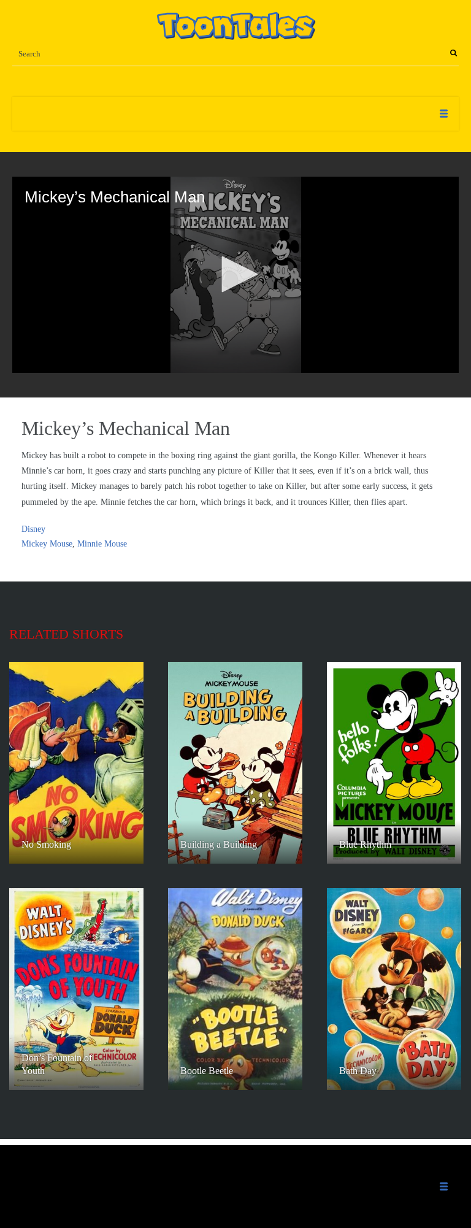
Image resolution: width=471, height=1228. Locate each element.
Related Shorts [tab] (66, 634)
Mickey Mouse (46, 543)
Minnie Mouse (102, 543)
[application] (235, 275)
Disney (33, 529)
